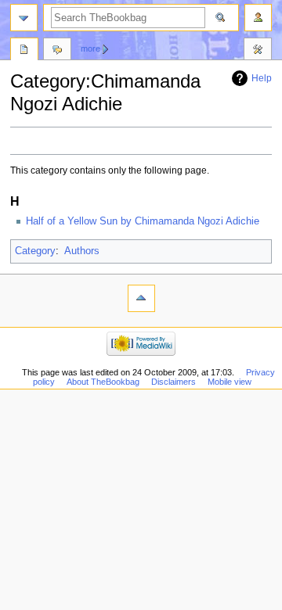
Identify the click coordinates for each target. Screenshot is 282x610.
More (90, 48)
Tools (257, 50)
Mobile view (229, 381)
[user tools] (258, 17)
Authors (81, 251)
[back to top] (141, 298)
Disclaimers (173, 381)
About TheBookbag (103, 381)
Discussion (57, 50)
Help (261, 78)
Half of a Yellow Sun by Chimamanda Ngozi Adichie (142, 221)
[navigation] (24, 17)
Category (35, 251)
